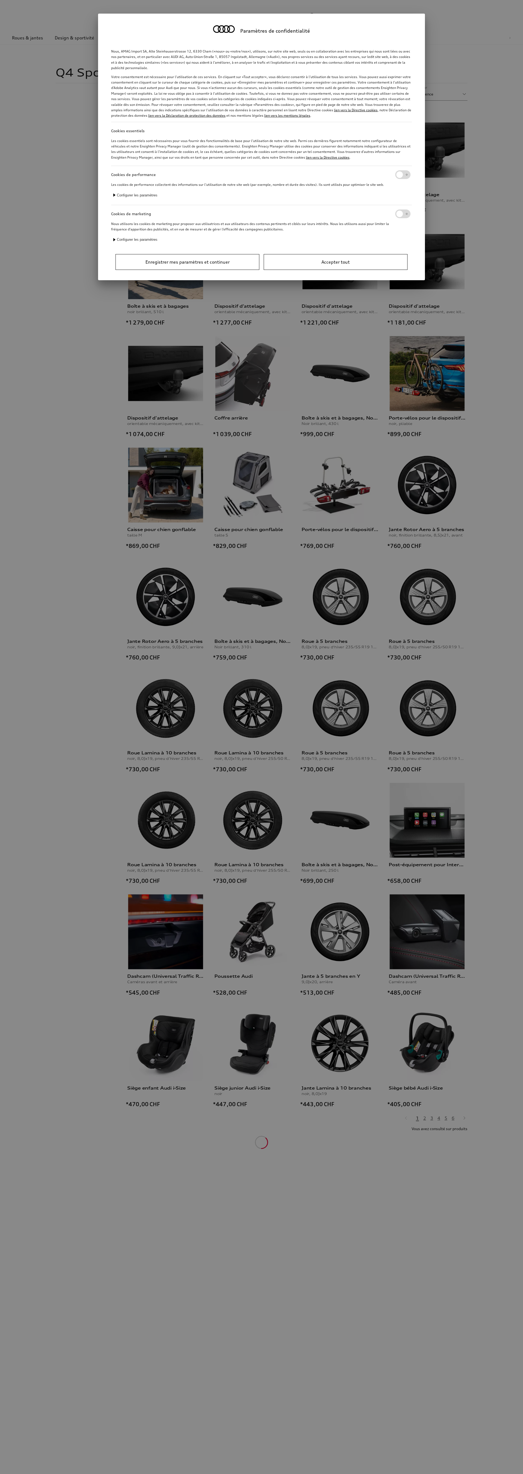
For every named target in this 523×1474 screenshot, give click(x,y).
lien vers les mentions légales (287, 115)
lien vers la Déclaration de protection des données (187, 115)
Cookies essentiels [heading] (128, 130)
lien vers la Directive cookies (356, 110)
